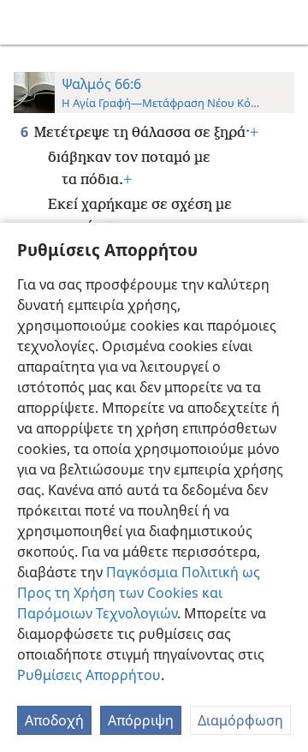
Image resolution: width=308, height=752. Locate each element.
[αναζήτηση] (286, 22)
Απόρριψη (141, 720)
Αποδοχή (54, 720)
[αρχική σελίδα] (25, 22)
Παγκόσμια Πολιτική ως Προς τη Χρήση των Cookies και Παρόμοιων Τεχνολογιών (138, 593)
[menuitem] (25, 22)
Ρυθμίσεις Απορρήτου (89, 674)
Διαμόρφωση (240, 720)
